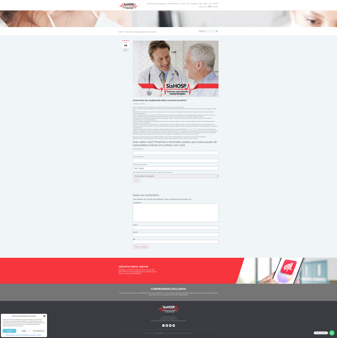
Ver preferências (38, 331)
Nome (135, 225)
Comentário (137, 202)
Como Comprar (213, 3)
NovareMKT (159, 333)
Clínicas (182, 3)
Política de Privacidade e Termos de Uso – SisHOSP (28, 335)
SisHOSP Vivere (192, 129)
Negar (24, 331)
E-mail (135, 232)
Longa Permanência (173, 3)
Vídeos (205, 3)
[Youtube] (170, 325)
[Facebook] (167, 325)
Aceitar (9, 331)
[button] (44, 316)
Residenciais (194, 3)
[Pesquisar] (217, 31)
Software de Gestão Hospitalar (156, 3)
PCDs (187, 3)
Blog (200, 3)
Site (134, 239)
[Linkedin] (173, 325)
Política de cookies (10, 335)
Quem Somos (203, 7)
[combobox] (207, 31)
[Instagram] (163, 325)
